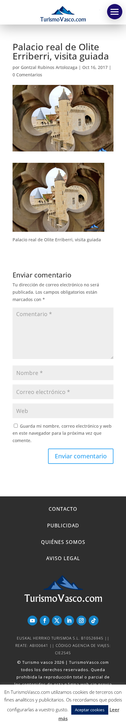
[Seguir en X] (57, 620)
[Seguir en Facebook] (45, 620)
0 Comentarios (27, 75)
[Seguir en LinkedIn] (69, 620)
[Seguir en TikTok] (93, 620)
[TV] (114, 11)
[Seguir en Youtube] (32, 620)
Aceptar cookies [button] (90, 710)
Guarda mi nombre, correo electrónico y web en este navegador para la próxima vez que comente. (62, 433)
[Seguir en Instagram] (81, 620)
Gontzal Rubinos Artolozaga (49, 67)
